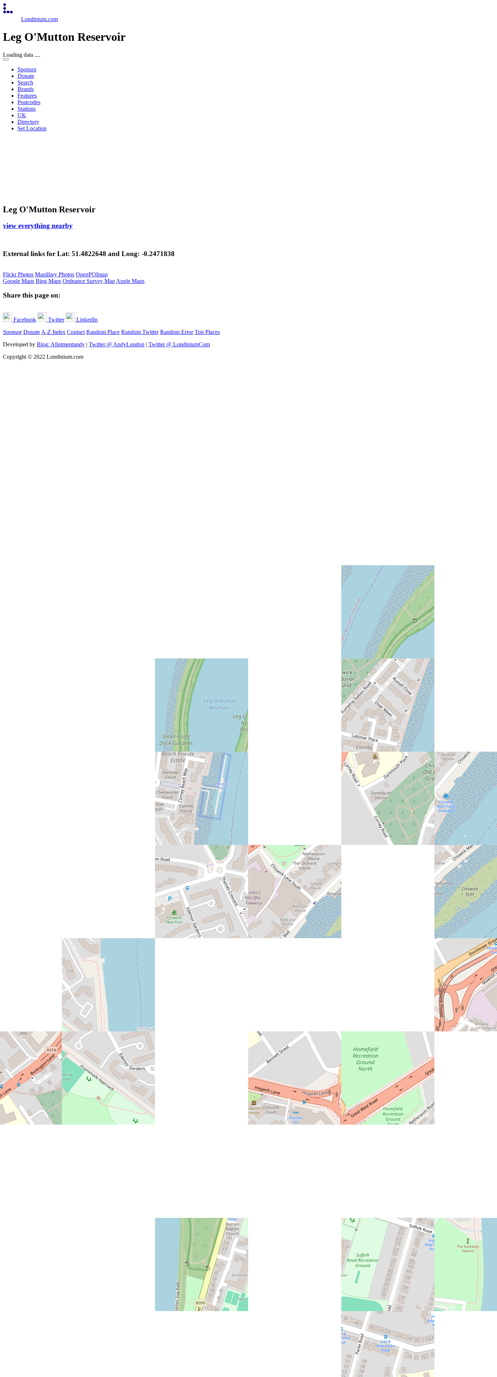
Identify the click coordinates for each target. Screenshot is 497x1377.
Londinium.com (39, 19)
